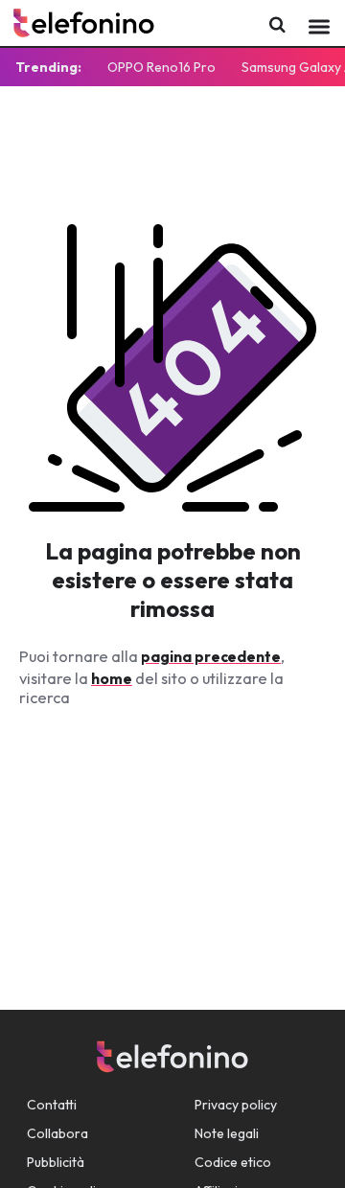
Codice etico (233, 1162)
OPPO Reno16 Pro (161, 67)
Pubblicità (55, 1162)
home (111, 678)
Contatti (52, 1104)
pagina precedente (211, 656)
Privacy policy (236, 1104)
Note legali (227, 1133)
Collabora (57, 1133)
